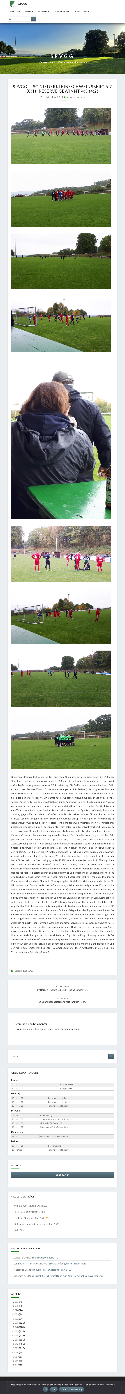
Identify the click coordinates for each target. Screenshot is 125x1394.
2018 (16, 1335)
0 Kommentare (76, 97)
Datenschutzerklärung (71, 1389)
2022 (16, 1318)
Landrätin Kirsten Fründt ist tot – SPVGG (35, 1263)
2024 (16, 1310)
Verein (28, 11)
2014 (16, 1352)
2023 (16, 1314)
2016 (16, 1343)
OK (45, 1389)
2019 (16, 1331)
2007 (16, 1364)
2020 (16, 1326)
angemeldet (31, 1028)
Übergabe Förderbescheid (72, 1263)
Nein (54, 1389)
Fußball (42, 11)
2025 (16, 1305)
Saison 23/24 (62, 1174)
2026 (16, 1301)
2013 (16, 1356)
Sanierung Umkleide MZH (46, 1257)
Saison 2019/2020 (24, 970)
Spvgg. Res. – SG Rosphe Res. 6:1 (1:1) (53, 1269)
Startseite (15, 11)
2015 (16, 1348)
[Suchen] (33, 19)
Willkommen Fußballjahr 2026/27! (31, 1205)
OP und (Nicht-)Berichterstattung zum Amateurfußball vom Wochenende (65, 1275)
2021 (16, 1322)
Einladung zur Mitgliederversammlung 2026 (36, 1224)
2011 (16, 1360)
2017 (16, 1339)
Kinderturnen (82, 11)
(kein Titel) (19, 1230)
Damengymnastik (62, 11)
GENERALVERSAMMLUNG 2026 (29, 1211)
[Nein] (121, 1387)
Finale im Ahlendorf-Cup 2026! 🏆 (31, 1217)
